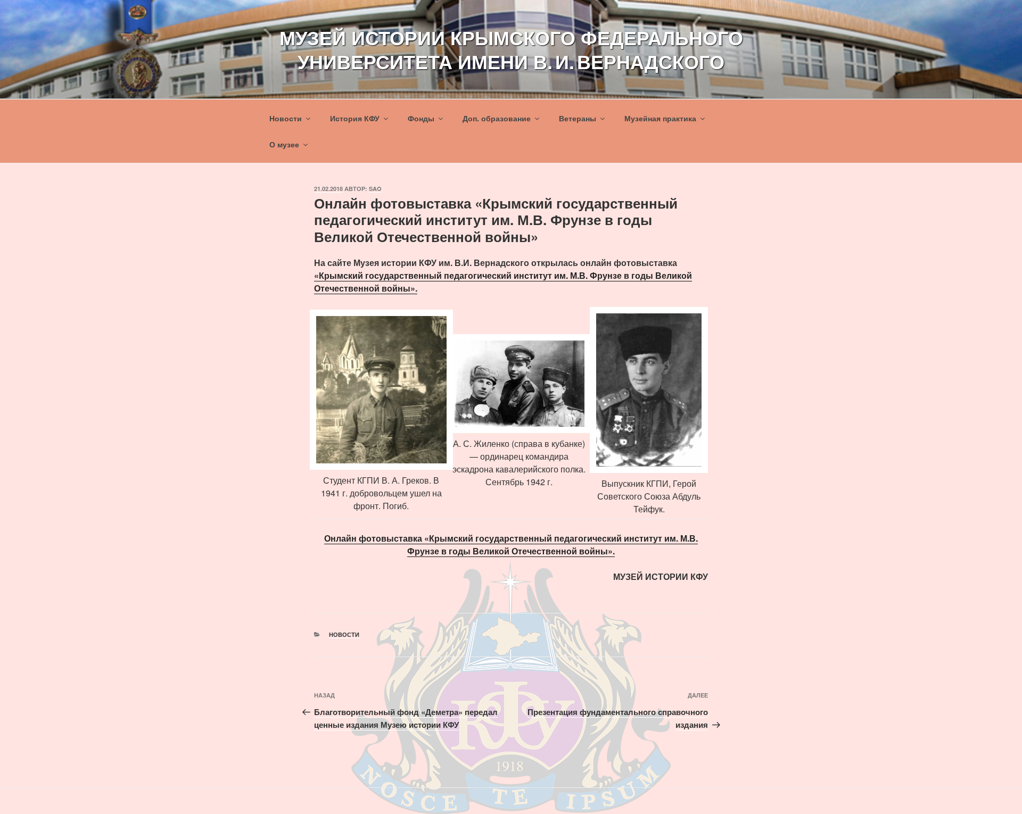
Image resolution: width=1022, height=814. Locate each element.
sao (375, 189)
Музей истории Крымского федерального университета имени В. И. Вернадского (511, 49)
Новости (285, 118)
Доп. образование (497, 118)
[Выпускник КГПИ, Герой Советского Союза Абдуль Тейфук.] (649, 390)
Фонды (421, 118)
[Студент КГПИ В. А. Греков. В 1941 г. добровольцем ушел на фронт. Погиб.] (381, 390)
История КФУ (355, 118)
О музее (284, 144)
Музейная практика (660, 118)
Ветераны (577, 118)
